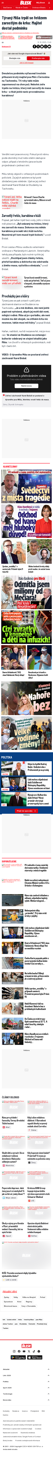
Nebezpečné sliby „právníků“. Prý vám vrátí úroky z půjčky (36, 913)
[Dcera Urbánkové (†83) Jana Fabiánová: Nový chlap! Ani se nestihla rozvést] (12, 948)
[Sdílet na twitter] (38, 46)
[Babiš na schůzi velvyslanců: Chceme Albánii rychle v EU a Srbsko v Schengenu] (12, 885)
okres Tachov (8, 1324)
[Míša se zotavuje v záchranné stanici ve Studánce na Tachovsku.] (9, 37)
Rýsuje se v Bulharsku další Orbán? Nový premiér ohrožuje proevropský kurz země (38, 799)
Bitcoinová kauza (10, 1306)
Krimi (19, 1302)
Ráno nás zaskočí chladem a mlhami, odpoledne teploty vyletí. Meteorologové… (37, 898)
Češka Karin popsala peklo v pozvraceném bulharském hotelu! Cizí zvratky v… (37, 961)
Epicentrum (8, 1302)
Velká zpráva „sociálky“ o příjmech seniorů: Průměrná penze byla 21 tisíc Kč (37, 992)
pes (16, 1324)
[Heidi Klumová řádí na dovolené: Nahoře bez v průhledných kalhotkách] (12, 1008)
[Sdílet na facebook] (34, 46)
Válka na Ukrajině (29, 1297)
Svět (4, 805)
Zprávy (6, 1297)
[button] (18, 1357)
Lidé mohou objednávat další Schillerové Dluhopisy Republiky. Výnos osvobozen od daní (39, 784)
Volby (16, 1297)
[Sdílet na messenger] (42, 46)
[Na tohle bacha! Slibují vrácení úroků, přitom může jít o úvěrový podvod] (12, 978)
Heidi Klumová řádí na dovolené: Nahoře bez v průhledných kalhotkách (35, 1006)
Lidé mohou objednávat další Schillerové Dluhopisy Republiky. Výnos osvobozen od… (37, 931)
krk (4, 1320)
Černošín (32, 1324)
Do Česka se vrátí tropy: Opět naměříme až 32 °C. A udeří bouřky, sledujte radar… (36, 1022)
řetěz (20, 1320)
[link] (14, 1351)
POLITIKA (6, 757)
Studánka (23, 1324)
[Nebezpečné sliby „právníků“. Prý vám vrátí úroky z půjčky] (12, 916)
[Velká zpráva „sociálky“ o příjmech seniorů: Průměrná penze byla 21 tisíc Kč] (12, 993)
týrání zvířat (11, 1320)
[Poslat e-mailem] (49, 46)
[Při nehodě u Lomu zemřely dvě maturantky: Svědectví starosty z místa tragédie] (12, 870)
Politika (5, 774)
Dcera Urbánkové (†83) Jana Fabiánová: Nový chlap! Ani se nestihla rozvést (37, 945)
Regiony (29, 1302)
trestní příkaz (29, 1320)
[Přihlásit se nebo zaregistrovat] (49, 2)
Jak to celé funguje (27, 63)
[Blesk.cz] (26, 3)
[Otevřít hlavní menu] (2, 2)
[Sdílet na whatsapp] (45, 46)
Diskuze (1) (6, 46)
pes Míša (39, 1320)
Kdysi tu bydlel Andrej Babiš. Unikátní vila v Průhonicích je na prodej (38, 766)
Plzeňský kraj (42, 1324)
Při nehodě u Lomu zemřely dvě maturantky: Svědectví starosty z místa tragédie (36, 867)
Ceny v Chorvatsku (28, 1306)
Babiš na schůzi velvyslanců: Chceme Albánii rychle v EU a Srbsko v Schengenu (37, 882)
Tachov (5, 1328)
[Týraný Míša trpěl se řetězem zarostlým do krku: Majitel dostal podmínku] (19, 33)
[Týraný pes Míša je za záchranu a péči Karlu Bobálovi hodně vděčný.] (26, 37)
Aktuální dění (10, 1291)
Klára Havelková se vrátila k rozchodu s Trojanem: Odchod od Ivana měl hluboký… (36, 1038)
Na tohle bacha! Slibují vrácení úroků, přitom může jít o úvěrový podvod (37, 976)
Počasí (42, 1297)
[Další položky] (50, 8)
